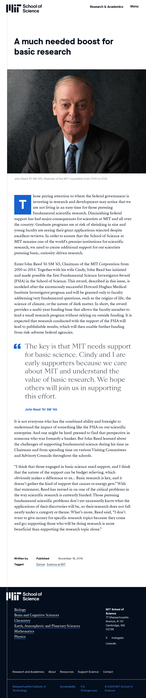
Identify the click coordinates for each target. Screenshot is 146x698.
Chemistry (22, 620)
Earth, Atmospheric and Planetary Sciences (47, 625)
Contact (108, 672)
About (52, 672)
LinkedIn (111, 643)
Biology (20, 609)
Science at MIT (56, 564)
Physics (20, 636)
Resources (67, 672)
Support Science (88, 672)
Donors (40, 564)
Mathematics (24, 631)
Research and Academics (28, 672)
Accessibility (67, 686)
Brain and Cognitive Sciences (36, 615)
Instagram (118, 638)
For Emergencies (89, 688)
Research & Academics (106, 7)
